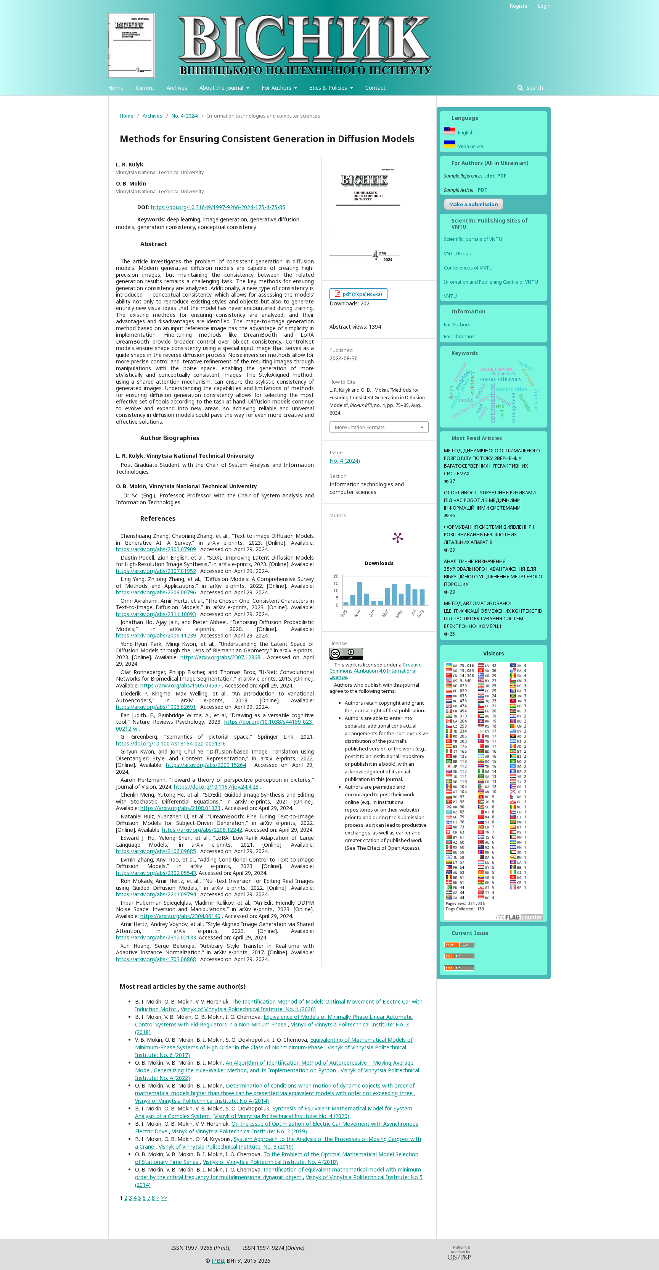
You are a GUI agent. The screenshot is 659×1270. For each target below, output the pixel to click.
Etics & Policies (329, 87)
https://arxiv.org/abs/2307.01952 (156, 570)
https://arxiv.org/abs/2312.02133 (156, 937)
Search (534, 87)
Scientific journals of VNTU (473, 239)
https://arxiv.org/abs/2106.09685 (156, 851)
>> (164, 1197)
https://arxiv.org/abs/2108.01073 (180, 808)
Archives (177, 87)
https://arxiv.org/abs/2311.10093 (156, 614)
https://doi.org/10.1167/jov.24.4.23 (216, 786)
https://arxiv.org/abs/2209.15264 (206, 764)
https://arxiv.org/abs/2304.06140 (180, 916)
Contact (375, 87)
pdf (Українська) (362, 293)
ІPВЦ (218, 1260)
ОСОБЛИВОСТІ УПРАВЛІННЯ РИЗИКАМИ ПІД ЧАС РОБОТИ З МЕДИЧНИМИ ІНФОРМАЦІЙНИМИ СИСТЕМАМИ (490, 500)
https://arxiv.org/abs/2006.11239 (156, 635)
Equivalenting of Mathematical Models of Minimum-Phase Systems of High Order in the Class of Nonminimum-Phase (274, 1043)
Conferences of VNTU (468, 268)
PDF (501, 176)
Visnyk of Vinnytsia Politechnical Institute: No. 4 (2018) (270, 1161)
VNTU (450, 296)
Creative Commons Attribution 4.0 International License (376, 671)
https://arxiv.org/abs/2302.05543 (156, 872)
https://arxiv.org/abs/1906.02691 (156, 706)
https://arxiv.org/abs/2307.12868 (220, 657)
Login (544, 5)
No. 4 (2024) (185, 115)
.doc (490, 176)
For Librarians (459, 336)
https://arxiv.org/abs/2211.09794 (156, 894)
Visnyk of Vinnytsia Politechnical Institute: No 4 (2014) (202, 1100)
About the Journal (222, 87)
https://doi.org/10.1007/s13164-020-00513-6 (171, 743)
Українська (470, 146)
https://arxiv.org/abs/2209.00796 (156, 592)
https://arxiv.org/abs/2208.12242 (202, 829)
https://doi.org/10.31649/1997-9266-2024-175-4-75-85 (218, 207)
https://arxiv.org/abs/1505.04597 (180, 685)
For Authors (277, 87)
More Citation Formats (360, 427)
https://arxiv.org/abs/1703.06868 (156, 959)
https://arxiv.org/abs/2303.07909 (156, 549)
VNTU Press (457, 253)
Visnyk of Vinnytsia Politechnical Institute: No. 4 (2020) (281, 1116)
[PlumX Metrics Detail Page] (398, 537)
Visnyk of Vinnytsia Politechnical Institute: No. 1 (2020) (248, 1009)
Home (116, 87)
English (465, 132)
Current (145, 87)
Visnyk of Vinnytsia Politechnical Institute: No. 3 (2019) (239, 1131)
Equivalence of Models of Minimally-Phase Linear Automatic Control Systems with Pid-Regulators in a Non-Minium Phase (274, 1020)
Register (519, 5)
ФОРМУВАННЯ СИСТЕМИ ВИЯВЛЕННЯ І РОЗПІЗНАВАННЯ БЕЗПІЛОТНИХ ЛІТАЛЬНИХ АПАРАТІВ (489, 534)
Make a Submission (473, 204)
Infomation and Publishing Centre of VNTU (491, 282)
